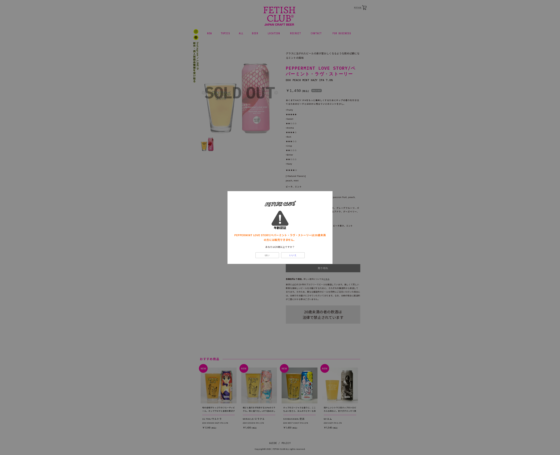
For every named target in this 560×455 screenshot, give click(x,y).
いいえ (293, 255)
